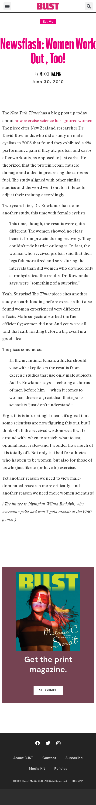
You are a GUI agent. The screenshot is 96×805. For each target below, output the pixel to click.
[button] (7, 6)
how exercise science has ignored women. (53, 120)
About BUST (23, 758)
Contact (49, 758)
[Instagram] (58, 743)
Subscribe (74, 758)
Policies (60, 768)
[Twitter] (48, 743)
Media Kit (37, 768)
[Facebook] (37, 743)
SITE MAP (77, 780)
